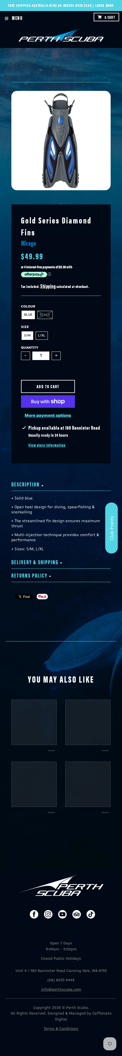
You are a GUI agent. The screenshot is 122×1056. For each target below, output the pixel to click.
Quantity (29, 348)
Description (25, 484)
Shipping (48, 285)
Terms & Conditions (61, 1029)
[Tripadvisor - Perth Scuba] (76, 914)
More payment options (48, 415)
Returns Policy (29, 575)
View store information (47, 445)
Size (25, 327)
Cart (110, 17)
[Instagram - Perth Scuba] (48, 914)
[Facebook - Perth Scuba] (34, 914)
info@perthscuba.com (61, 990)
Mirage (28, 243)
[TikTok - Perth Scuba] (91, 914)
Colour (28, 306)
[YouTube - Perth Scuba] (62, 914)
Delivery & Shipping (34, 562)
